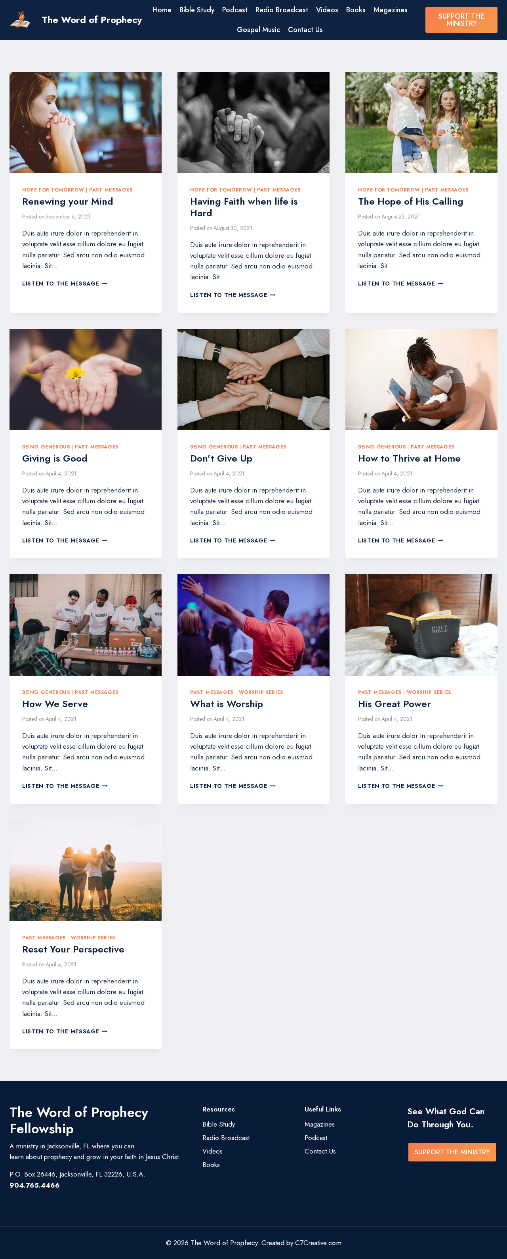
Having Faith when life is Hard (244, 207)
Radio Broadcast (281, 10)
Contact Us (305, 30)
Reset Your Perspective (73, 949)
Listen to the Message (64, 283)
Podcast (235, 10)
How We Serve (55, 704)
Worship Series (261, 692)
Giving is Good (55, 458)
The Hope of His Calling (410, 201)
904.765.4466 (35, 1185)
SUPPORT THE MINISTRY (461, 20)
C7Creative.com (318, 1243)
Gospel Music (258, 30)
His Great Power (394, 704)
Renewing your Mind (67, 201)
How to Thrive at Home (409, 458)
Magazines (391, 10)
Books (356, 10)
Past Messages (111, 189)
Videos (327, 10)
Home (162, 10)
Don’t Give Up (221, 458)
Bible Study (197, 10)
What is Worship (226, 704)
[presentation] (86, 122)
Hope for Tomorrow (53, 189)
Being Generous (46, 446)
